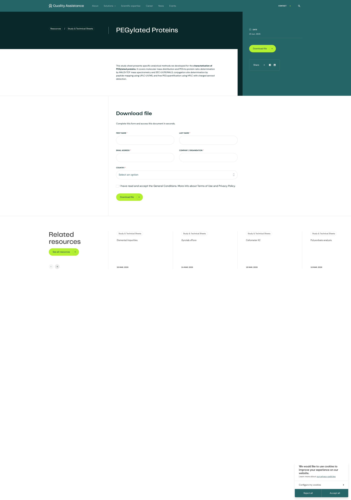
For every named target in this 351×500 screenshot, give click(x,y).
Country (121, 168)
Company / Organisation (191, 150)
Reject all (308, 493)
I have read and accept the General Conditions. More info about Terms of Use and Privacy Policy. (177, 186)
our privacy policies (326, 476)
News (161, 5)
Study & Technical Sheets (130, 233)
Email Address (123, 150)
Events (172, 5)
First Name (121, 133)
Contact (282, 6)
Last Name (184, 133)
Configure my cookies (310, 484)
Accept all (335, 493)
